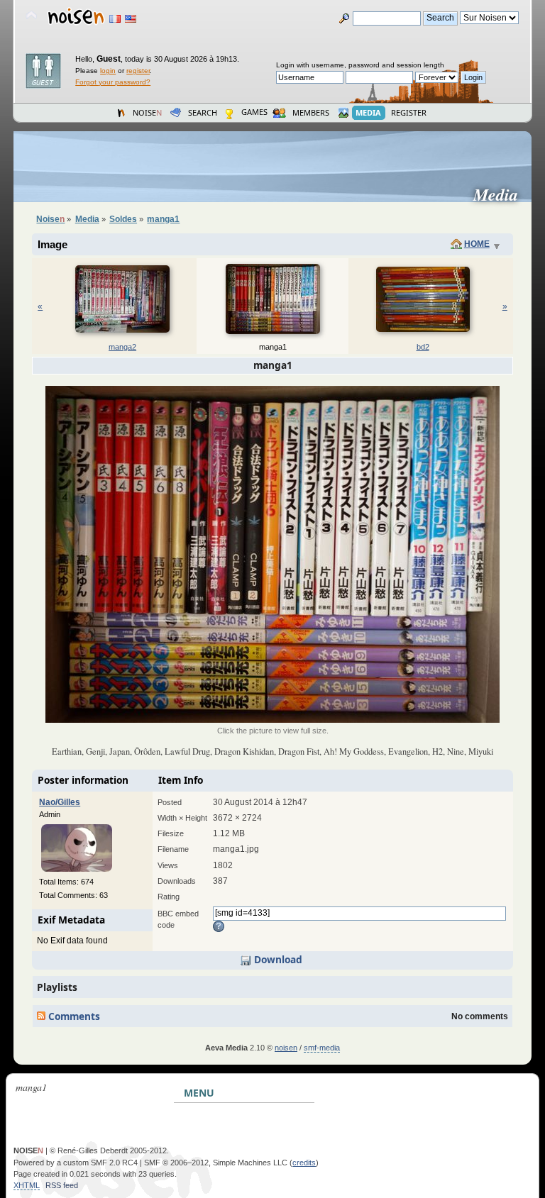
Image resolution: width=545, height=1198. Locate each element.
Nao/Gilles (59, 802)
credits (304, 1162)
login (108, 70)
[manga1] (272, 720)
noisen (286, 1047)
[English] (130, 19)
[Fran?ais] (115, 19)
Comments (72, 1016)
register (138, 70)
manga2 (122, 347)
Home (477, 244)
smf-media (322, 1047)
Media (501, 194)
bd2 (423, 347)
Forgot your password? (112, 82)
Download (276, 959)
